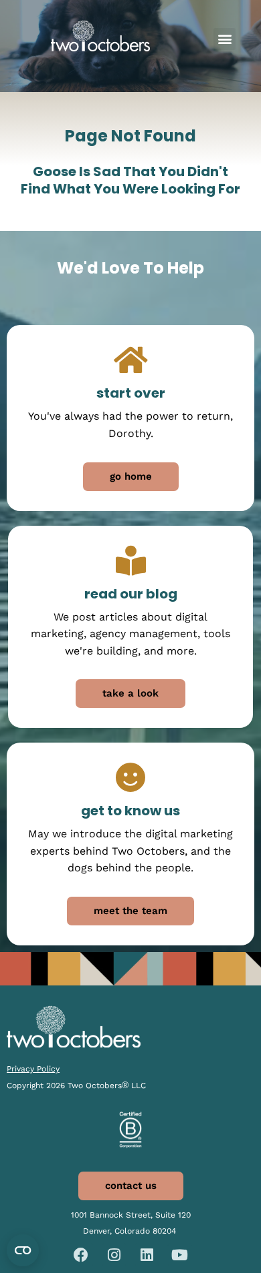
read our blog (130, 593)
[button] (224, 39)
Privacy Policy (33, 1069)
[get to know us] (131, 778)
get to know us (130, 810)
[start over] (131, 360)
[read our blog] (131, 561)
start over (130, 393)
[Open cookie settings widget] (23, 1250)
